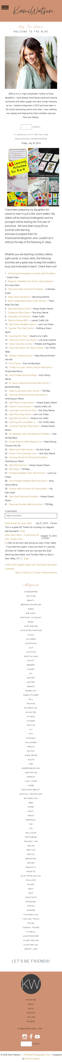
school (31, 884)
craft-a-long (31, 656)
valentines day (31, 940)
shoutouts (31, 897)
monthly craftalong (31, 794)
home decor (31, 755)
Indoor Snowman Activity (20, 343)
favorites (31, 712)
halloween (31, 742)
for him (31, 725)
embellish (31, 691)
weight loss (31, 949)
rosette (31, 871)
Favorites (31, 1000)
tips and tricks (31, 919)
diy (31, 673)
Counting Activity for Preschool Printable (28, 457)
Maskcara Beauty (30, 790)
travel (31, 923)
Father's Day (31, 708)
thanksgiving (31, 914)
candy (31, 635)
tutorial (31, 932)
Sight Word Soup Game (20, 414)
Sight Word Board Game (19, 308)
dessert (31, 665)
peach (31, 815)
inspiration (31, 772)
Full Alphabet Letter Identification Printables (29, 433)
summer (31, 910)
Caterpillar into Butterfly (19, 316)
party (31, 811)
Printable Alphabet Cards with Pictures (27, 472)
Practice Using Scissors (20, 406)
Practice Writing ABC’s (18, 320)
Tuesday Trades (30, 927)
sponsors (31, 902)
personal (31, 820)
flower (31, 721)
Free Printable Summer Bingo (22, 375)
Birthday (31, 613)
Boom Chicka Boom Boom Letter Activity (27, 300)
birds (31, 609)
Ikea (31, 764)
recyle (31, 854)
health (31, 746)
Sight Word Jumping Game (21, 402)
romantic (31, 867)
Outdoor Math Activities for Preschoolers (28, 488)
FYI (31, 729)
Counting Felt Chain (18, 336)
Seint (31, 889)
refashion (31, 859)
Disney (30, 669)
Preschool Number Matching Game (25, 504)
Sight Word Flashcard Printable (23, 496)
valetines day (31, 945)
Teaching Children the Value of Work (26, 347)
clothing (31, 652)
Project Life (31, 841)
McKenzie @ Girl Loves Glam (18, 523)
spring (31, 906)
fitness (31, 716)
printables (31, 837)
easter (31, 678)
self (31, 893)
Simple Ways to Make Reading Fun (25, 441)
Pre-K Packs (14, 363)
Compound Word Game (19, 312)
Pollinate (31, 833)
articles (31, 596)
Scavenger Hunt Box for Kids (22, 410)
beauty (31, 600)
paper (31, 807)
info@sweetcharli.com (29, 1029)
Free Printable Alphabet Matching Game (27, 480)
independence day (31, 768)
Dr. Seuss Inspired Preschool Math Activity (29, 382)
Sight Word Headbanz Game (22, 324)
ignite (31, 760)
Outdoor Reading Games (20, 355)
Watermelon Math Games (21, 449)
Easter (31, 682)
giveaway (31, 738)
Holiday (31, 751)
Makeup (31, 1021)
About (31, 1004)
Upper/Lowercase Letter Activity (24, 390)
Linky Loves (31, 781)
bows (31, 622)
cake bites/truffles (31, 630)
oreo (31, 803)
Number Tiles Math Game (21, 328)
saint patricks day (31, 876)
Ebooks (31, 686)
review (31, 863)
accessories (31, 592)
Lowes (31, 785)
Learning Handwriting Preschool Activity (27, 394)
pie (31, 824)
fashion (31, 703)
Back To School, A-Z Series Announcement (36, 572)
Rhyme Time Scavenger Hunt (23, 453)
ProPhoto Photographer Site (37, 1054)
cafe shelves (31, 626)
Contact (31, 1013)
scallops (31, 880)
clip (31, 648)
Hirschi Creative (32, 1058)
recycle (31, 850)
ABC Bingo (14, 469)
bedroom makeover (31, 604)
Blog (30, 1008)
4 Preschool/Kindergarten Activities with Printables (31, 273)
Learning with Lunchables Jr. (23, 422)
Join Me (31, 1017)
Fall (31, 699)
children (31, 639)
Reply (22, 531)
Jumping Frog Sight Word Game (24, 426)
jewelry (31, 777)
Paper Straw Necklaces (19, 296)
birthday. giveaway (31, 617)
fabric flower (30, 695)
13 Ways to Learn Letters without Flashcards (30, 367)
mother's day (31, 798)
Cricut (30, 660)
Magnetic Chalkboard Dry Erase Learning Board (30, 281)
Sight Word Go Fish (18, 465)
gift (31, 734)
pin (31, 828)
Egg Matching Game (18, 418)
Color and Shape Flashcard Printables (25, 289)
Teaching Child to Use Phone (22, 339)
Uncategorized (31, 936)
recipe (31, 846)
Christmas (31, 643)
